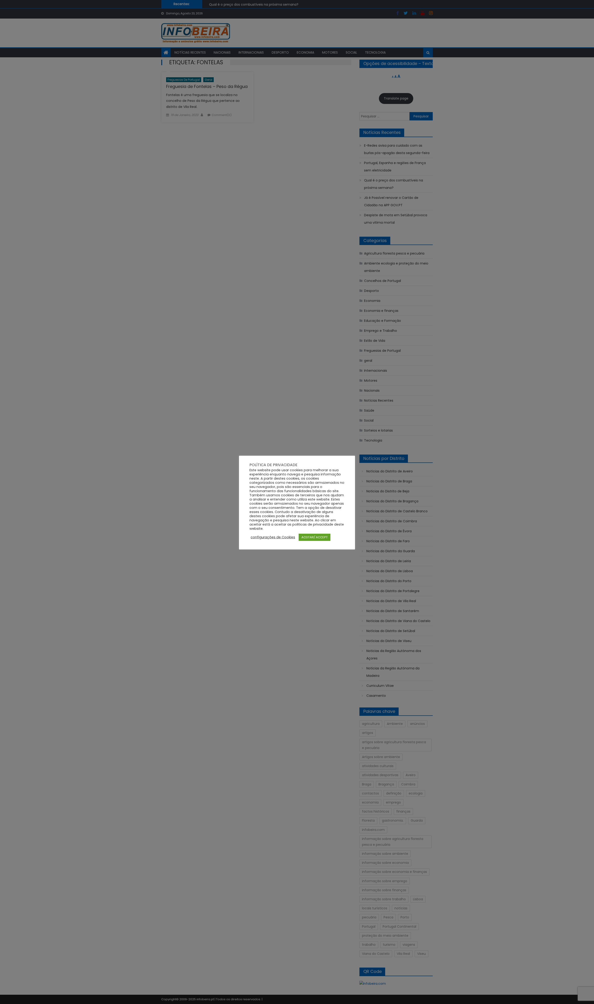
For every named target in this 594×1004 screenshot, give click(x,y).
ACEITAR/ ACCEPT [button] (314, 537)
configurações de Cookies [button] (273, 537)
